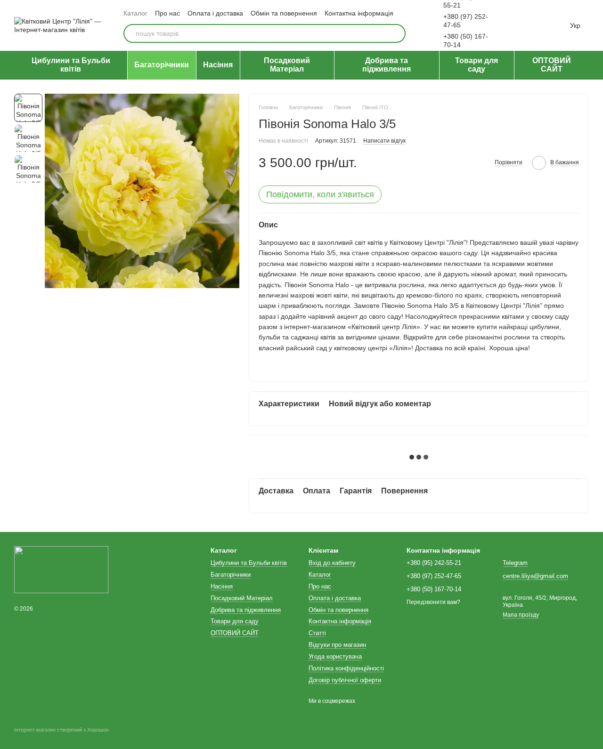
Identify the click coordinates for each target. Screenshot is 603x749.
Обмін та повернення (284, 13)
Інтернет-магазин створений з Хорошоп (61, 730)
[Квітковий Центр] (61, 569)
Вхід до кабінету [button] (332, 562)
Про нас (167, 13)
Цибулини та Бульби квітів (71, 64)
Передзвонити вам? (433, 602)
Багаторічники (161, 65)
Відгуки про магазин (337, 644)
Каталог (135, 13)
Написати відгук (384, 140)
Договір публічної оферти (345, 680)
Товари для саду (476, 64)
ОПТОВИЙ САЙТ (551, 64)
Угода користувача (335, 656)
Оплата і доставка (215, 13)
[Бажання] (516, 25)
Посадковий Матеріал (287, 64)
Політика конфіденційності (346, 668)
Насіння (218, 65)
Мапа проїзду (521, 615)
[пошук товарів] (396, 33)
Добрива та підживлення (386, 64)
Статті (317, 632)
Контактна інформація (359, 13)
